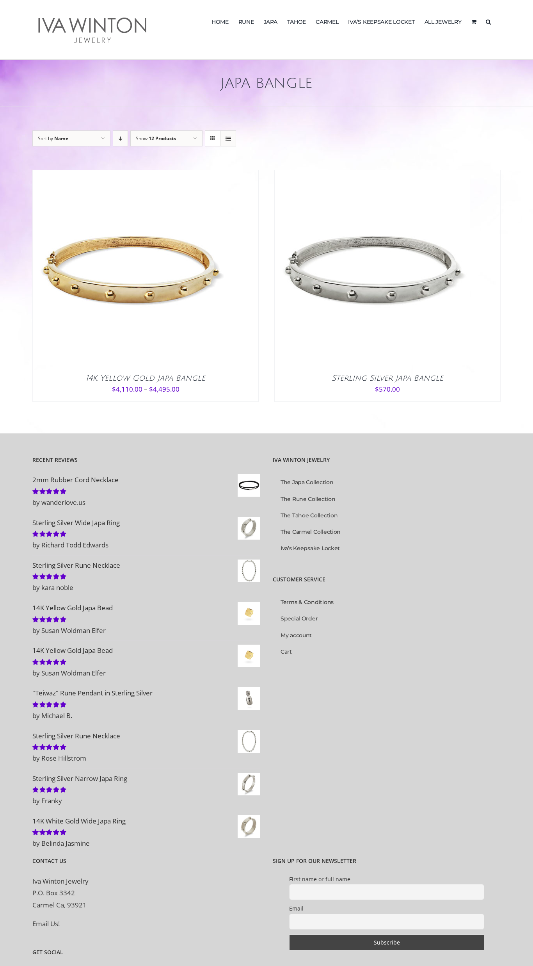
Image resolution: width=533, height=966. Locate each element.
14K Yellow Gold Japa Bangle (145, 378)
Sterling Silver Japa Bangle (387, 378)
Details (158, 270)
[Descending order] (120, 138)
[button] (488, 21)
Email (296, 908)
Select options (113, 270)
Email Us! (46, 923)
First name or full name (319, 879)
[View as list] (228, 138)
